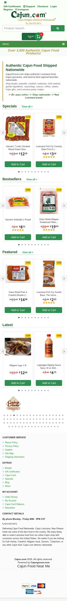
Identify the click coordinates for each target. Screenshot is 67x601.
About (7, 486)
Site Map (8, 453)
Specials (8, 479)
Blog (6, 482)
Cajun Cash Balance (14, 504)
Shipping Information (14, 457)
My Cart (38, 37)
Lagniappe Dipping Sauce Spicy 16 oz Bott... (49, 366)
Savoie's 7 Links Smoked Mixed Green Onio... (18, 148)
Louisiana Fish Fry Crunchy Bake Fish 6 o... (49, 148)
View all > (27, 106)
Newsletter (9, 508)
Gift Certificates (12, 6)
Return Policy (11, 442)
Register (8, 9)
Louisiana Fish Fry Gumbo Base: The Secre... (49, 293)
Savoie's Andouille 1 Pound (18, 219)
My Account (10, 500)
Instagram (23, 9)
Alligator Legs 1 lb (17, 365)
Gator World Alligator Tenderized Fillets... (49, 220)
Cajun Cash (10, 475)
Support (8, 450)
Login (53, 6)
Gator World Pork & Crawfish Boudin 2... (17, 293)
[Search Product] (58, 28)
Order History (11, 497)
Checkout (42, 6)
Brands (8, 468)
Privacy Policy (11, 446)
